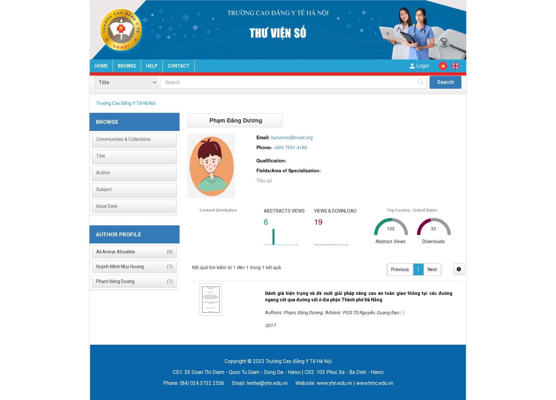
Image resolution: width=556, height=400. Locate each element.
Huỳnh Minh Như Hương (120, 266)
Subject (104, 189)
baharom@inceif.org (292, 137)
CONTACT (179, 65)
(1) (134, 266)
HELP (152, 65)
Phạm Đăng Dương (115, 281)
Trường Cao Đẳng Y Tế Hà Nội (125, 103)
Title (100, 156)
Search (445, 82)
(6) (134, 251)
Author (103, 172)
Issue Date (106, 206)
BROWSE (127, 65)
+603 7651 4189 (290, 147)
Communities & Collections (123, 139)
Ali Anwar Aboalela (115, 251)
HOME (101, 65)
